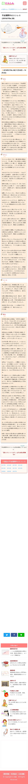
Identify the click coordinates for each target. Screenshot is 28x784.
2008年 (9, 471)
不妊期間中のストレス (15, 9)
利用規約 (14, 774)
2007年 (15, 471)
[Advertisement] (14, 490)
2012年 (9, 468)
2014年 (20, 465)
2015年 (15, 465)
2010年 (20, 468)
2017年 (3, 465)
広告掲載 (21, 774)
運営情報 (6, 774)
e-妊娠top (4, 9)
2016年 (9, 465)
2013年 (3, 468)
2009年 (3, 471)
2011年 (15, 468)
